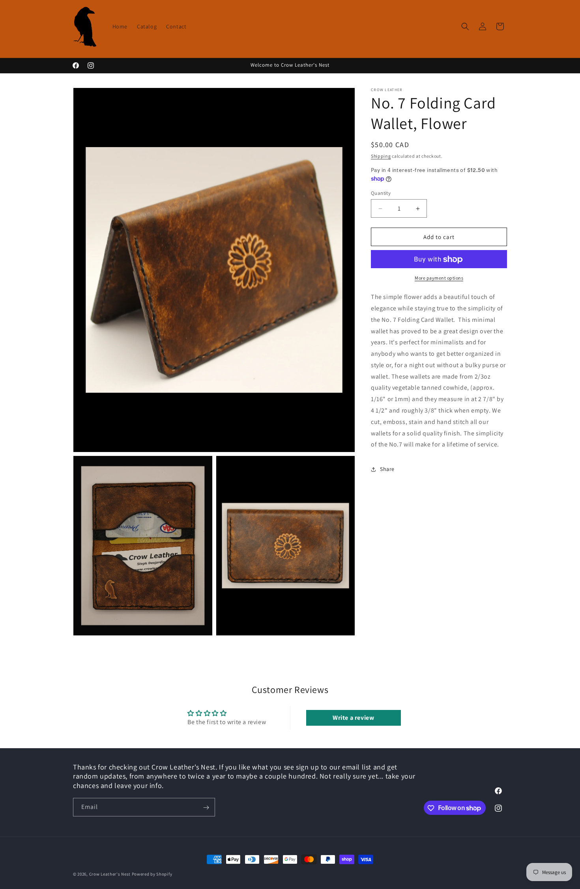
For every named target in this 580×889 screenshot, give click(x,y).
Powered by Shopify (152, 874)
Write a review (353, 717)
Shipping (381, 156)
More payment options (439, 278)
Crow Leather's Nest (110, 874)
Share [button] (387, 469)
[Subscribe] (206, 807)
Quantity (381, 193)
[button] (465, 26)
